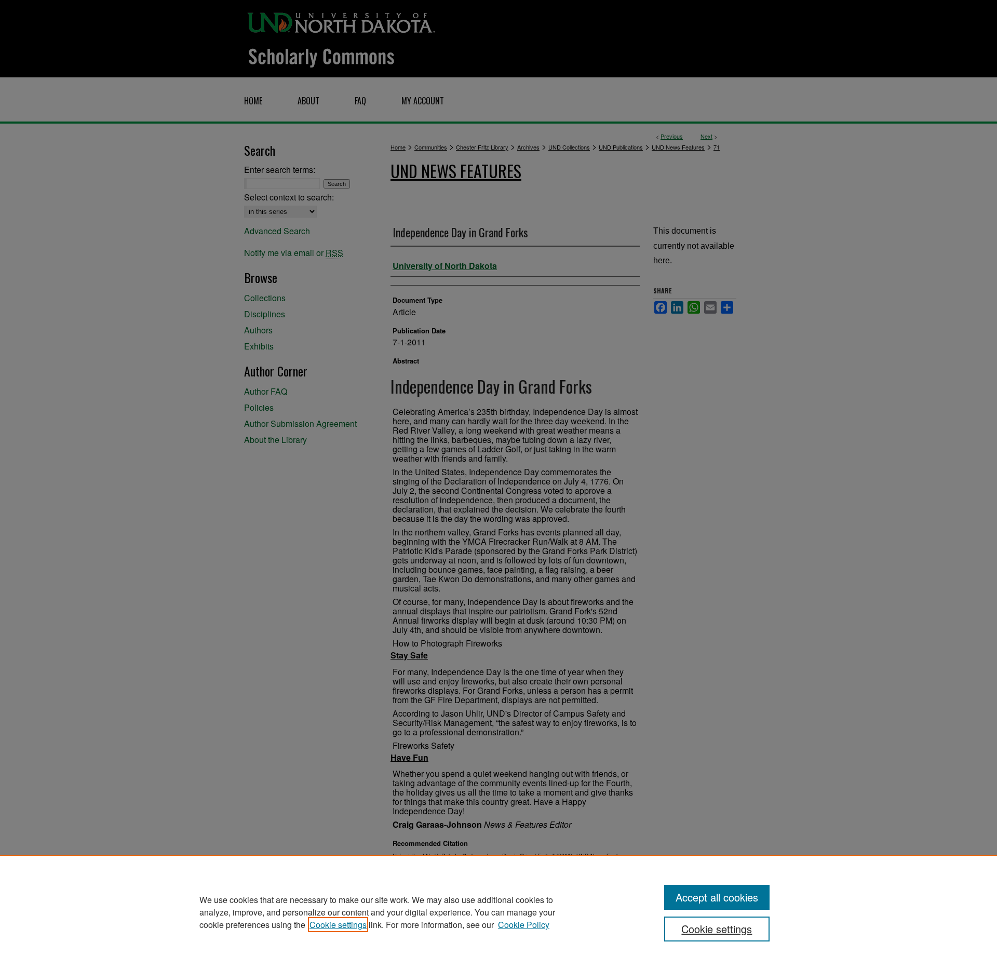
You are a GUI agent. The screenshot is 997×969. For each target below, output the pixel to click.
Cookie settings (338, 925)
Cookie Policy (523, 925)
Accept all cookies (717, 897)
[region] (498, 912)
